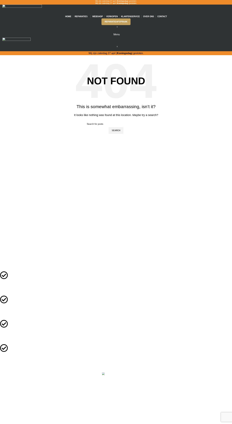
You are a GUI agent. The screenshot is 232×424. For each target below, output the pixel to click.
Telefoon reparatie (114, 412)
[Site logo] (22, 9)
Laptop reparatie (113, 419)
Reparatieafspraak (116, 21)
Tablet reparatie (114, 416)
